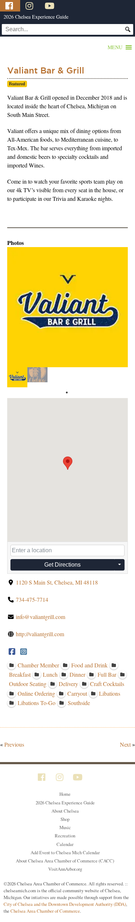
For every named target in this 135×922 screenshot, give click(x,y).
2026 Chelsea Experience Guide (36, 16)
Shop (64, 819)
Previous (14, 744)
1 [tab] (66, 392)
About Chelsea (65, 811)
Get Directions (62, 565)
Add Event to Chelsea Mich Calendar (65, 852)
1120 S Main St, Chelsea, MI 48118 (57, 582)
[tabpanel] (17, 377)
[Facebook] (10, 5)
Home (65, 794)
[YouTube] (50, 5)
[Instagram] (30, 5)
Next (125, 744)
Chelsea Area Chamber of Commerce (45, 911)
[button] (115, 47)
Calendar (65, 844)
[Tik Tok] (69, 5)
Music (65, 827)
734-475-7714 (32, 599)
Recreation (65, 835)
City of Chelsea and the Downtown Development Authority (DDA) (65, 904)
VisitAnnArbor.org (65, 869)
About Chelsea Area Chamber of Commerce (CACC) (65, 860)
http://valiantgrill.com (40, 634)
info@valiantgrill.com (40, 616)
